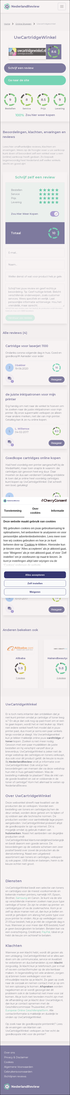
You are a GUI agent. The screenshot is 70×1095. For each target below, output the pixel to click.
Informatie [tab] (57, 510)
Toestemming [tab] (13, 510)
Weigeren (35, 591)
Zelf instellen (35, 583)
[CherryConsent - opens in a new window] (54, 500)
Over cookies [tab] (35, 510)
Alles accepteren (35, 574)
